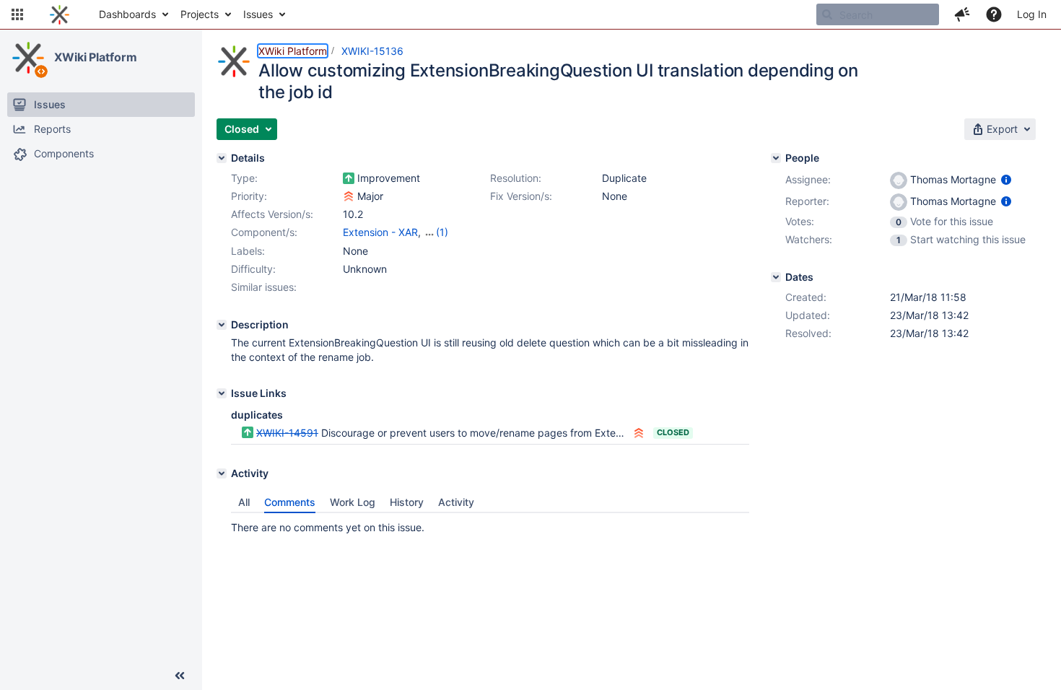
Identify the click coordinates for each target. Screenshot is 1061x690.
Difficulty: (253, 269)
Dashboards (127, 14)
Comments (289, 502)
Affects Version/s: (272, 214)
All (244, 502)
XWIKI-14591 (287, 433)
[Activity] (222, 473)
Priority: (249, 196)
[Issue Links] (222, 393)
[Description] (222, 325)
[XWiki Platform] (28, 57)
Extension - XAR (380, 232)
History (407, 502)
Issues (258, 14)
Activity (456, 502)
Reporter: (807, 201)
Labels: (248, 251)
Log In (1032, 14)
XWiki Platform (95, 57)
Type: (244, 178)
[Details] (222, 158)
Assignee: (808, 179)
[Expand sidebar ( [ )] (180, 675)
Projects (199, 14)
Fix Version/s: (521, 196)
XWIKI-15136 (372, 51)
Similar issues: (264, 287)
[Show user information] (1006, 179)
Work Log (352, 502)
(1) (442, 232)
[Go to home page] (59, 14)
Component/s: (264, 232)
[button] (17, 14)
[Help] (994, 14)
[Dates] (776, 277)
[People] (776, 158)
